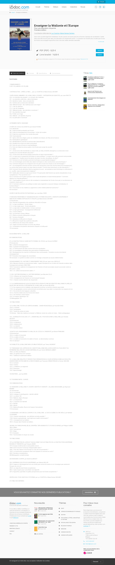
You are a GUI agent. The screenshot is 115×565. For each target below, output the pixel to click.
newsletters (89, 492)
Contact (12, 531)
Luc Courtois (55, 33)
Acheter (100, 50)
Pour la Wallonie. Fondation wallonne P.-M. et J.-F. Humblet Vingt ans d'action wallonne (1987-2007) (96, 85)
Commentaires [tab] (55, 73)
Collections (73, 7)
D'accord (95, 561)
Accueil (38, 7)
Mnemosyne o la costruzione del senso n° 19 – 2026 (46, 521)
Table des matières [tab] (18, 73)
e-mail (29, 516)
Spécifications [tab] (42, 73)
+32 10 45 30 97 (90, 541)
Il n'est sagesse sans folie (45, 514)
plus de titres (39, 534)
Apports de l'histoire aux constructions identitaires (95, 92)
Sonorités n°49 (42, 527)
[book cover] (21, 34)
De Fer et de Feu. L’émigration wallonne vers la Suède (96, 105)
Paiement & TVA (84, 59)
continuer (85, 526)
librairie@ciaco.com (91, 544)
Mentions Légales (15, 528)
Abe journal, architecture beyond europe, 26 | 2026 (45, 508)
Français (102, 1)
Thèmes (46, 7)
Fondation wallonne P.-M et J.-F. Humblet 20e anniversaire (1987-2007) (96, 78)
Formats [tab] (31, 73)
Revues (83, 7)
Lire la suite (101, 41)
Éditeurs (55, 7)
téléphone (15, 517)
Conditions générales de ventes (19, 523)
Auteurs (64, 7)
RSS (11, 533)
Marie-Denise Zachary (67, 33)
